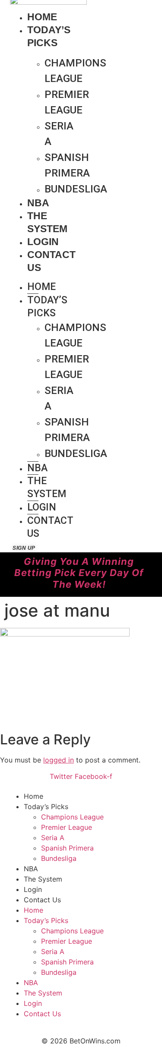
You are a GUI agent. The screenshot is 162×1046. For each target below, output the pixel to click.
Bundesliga (75, 189)
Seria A (58, 134)
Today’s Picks (47, 306)
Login (43, 241)
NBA (38, 202)
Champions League (75, 71)
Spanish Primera (67, 165)
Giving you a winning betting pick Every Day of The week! (79, 573)
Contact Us (50, 527)
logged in (58, 760)
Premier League (66, 102)
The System (46, 487)
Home (42, 16)
